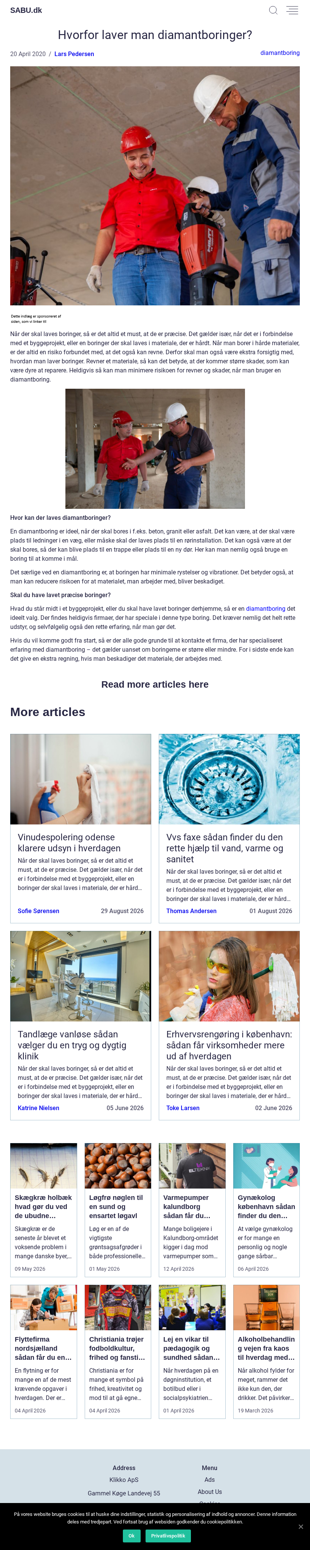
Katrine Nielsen (38, 1108)
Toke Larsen (183, 1108)
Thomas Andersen (191, 911)
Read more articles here (155, 684)
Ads (210, 1479)
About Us (210, 1491)
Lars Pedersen (74, 54)
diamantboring (280, 52)
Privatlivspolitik (168, 1536)
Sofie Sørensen (38, 911)
